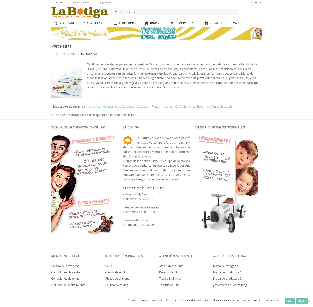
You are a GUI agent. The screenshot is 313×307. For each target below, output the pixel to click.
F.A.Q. (108, 266)
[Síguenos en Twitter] (225, 3)
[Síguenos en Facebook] (219, 3)
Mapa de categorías (226, 266)
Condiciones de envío (65, 279)
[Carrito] (251, 12)
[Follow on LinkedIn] (239, 3)
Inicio (56, 54)
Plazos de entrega (117, 279)
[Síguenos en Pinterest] (236, 3)
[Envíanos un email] (229, 3)
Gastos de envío (115, 272)
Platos (156, 106)
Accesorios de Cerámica (118, 106)
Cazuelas (143, 106)
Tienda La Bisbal (170, 279)
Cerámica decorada (219, 106)
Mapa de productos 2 (227, 279)
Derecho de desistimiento (68, 285)
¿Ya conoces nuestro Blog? (230, 285)
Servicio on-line (169, 285)
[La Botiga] (79, 12)
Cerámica (70, 54)
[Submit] (236, 12)
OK (290, 301)
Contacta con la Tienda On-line (143, 188)
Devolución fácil (169, 272)
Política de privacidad (65, 266)
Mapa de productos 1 (227, 272)
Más (236, 23)
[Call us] (232, 3)
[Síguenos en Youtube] (243, 3)
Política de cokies (116, 285)
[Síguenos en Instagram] (222, 3)
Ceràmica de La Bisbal (189, 106)
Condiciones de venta (65, 272)
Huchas (167, 106)
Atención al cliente (171, 266)
